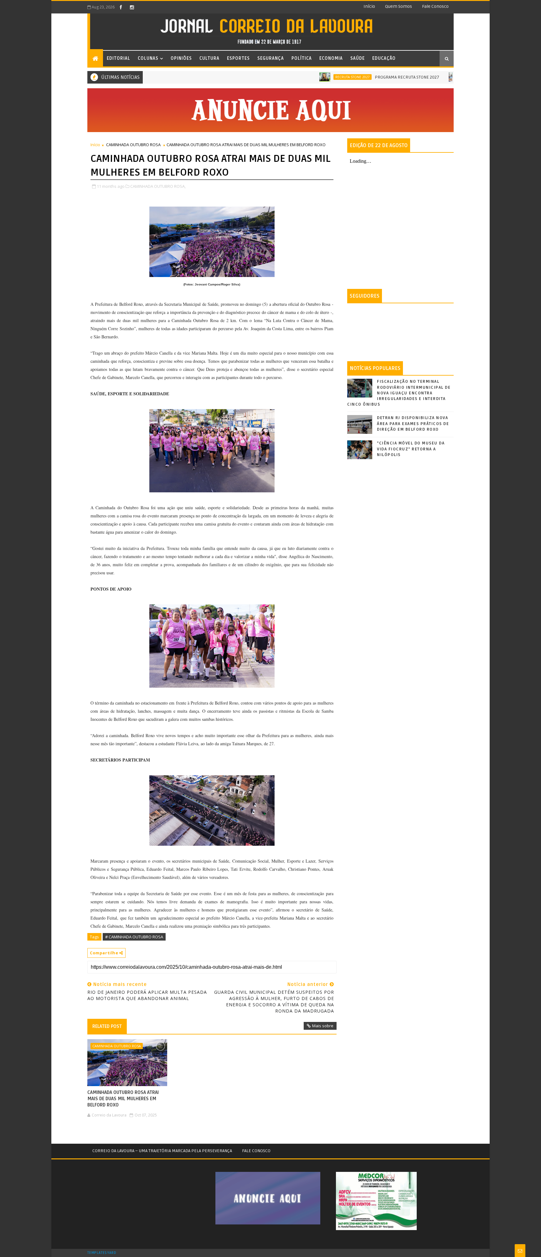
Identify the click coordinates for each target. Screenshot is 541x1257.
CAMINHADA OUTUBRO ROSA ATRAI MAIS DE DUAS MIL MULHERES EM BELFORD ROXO (123, 1099)
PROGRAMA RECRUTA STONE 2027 (379, 77)
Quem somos (398, 6)
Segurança (270, 58)
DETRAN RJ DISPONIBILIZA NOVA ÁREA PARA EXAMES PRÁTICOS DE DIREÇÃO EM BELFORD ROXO (413, 423)
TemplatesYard (101, 1252)
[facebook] (121, 7)
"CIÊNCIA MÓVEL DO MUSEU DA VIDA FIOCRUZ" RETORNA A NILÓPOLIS (411, 449)
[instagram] (132, 7)
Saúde (357, 58)
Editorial (118, 58)
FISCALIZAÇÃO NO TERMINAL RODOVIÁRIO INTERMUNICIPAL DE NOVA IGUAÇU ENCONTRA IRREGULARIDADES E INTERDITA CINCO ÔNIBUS (399, 393)
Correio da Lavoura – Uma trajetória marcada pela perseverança (162, 1150)
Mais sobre (322, 1026)
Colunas (148, 58)
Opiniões (181, 58)
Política (301, 58)
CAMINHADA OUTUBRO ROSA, (158, 186)
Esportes (238, 58)
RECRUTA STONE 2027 (324, 77)
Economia (331, 58)
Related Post (107, 1026)
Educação (384, 58)
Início (369, 6)
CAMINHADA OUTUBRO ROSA (133, 144)
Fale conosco (435, 6)
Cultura (209, 58)
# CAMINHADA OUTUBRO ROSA (134, 937)
